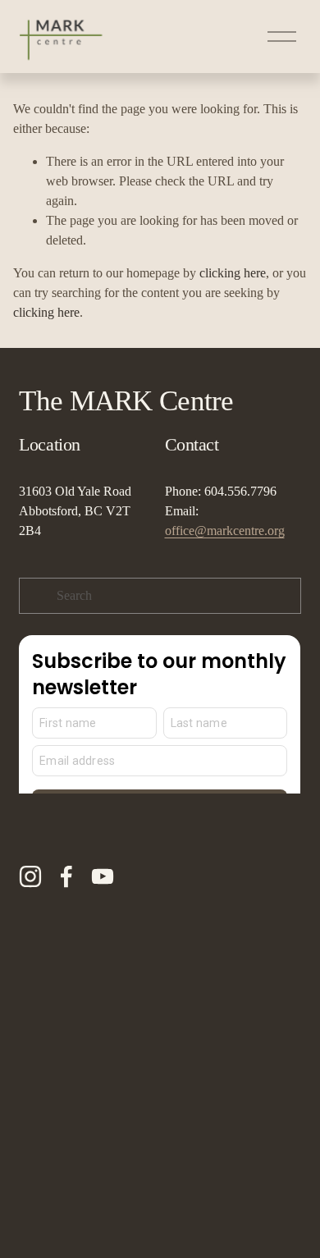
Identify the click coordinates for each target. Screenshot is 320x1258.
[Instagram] (30, 876)
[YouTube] (102, 876)
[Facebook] (66, 876)
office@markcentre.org (225, 531)
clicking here (232, 273)
